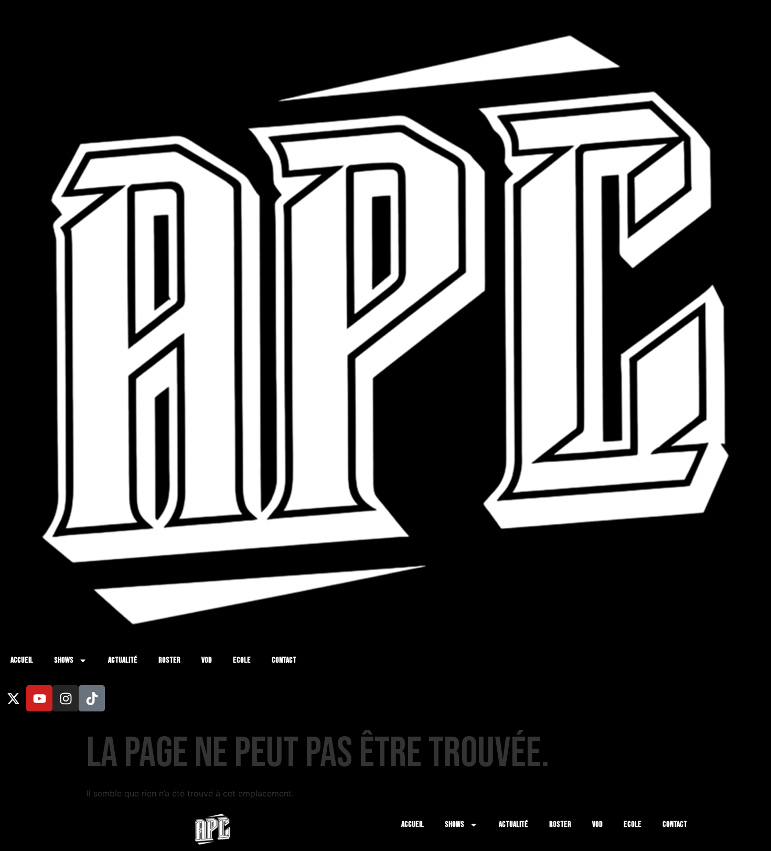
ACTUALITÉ (122, 660)
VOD (206, 660)
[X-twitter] (13, 698)
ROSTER (169, 660)
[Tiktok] (92, 698)
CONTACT (284, 660)
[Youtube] (39, 698)
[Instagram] (65, 698)
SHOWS (63, 660)
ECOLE (242, 660)
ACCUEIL (21, 660)
